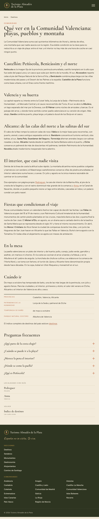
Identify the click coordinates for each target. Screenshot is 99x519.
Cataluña (8, 489)
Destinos (14, 17)
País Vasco (8, 502)
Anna (76, 185)
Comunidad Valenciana (76, 489)
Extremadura (9, 493)
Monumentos (9, 458)
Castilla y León (41, 485)
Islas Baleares (72, 493)
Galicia (38, 493)
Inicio (6, 17)
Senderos (8, 454)
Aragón (38, 481)
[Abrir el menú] (93, 5)
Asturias (69, 481)
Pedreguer (40, 182)
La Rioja (38, 498)
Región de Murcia (43, 502)
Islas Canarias (10, 498)
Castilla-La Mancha (74, 485)
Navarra (69, 498)
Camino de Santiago (13, 470)
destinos (53, 323)
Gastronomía (9, 462)
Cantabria (8, 485)
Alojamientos (10, 466)
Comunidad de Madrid (45, 489)
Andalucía (8, 481)
